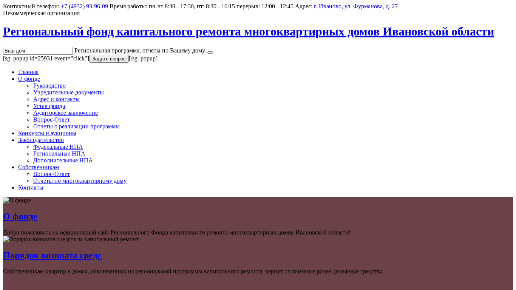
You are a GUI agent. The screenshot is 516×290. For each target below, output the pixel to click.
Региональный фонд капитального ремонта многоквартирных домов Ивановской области (248, 31)
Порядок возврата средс (52, 255)
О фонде (29, 79)
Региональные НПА (59, 153)
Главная (28, 72)
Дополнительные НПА (63, 160)
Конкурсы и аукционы (47, 133)
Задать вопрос (109, 59)
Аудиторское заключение (65, 113)
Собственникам (38, 167)
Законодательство (41, 140)
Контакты (30, 187)
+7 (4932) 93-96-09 (84, 6)
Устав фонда (49, 106)
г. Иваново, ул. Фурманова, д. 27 (356, 6)
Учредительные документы (68, 92)
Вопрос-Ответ (51, 119)
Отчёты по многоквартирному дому (80, 180)
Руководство (49, 85)
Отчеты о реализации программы (76, 126)
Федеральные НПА (58, 146)
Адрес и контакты (56, 99)
